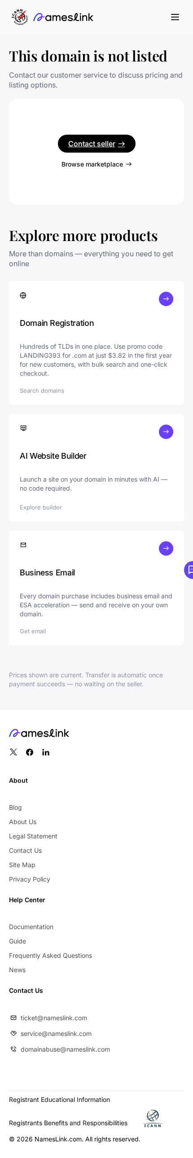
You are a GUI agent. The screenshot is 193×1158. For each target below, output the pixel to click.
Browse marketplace (92, 164)
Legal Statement (33, 836)
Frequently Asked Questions (50, 955)
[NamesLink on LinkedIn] (45, 752)
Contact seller (91, 143)
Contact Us (25, 850)
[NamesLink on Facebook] (29, 752)
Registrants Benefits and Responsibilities (68, 1123)
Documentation (31, 926)
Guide (17, 941)
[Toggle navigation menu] (175, 17)
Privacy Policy (29, 879)
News (17, 970)
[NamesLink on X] (13, 752)
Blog (15, 807)
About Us (22, 821)
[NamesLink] (63, 17)
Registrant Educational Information (59, 1099)
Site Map (22, 864)
